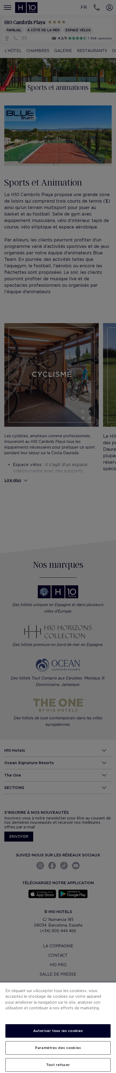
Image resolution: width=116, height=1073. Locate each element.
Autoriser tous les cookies (58, 1031)
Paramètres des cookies (58, 1048)
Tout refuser (58, 1065)
